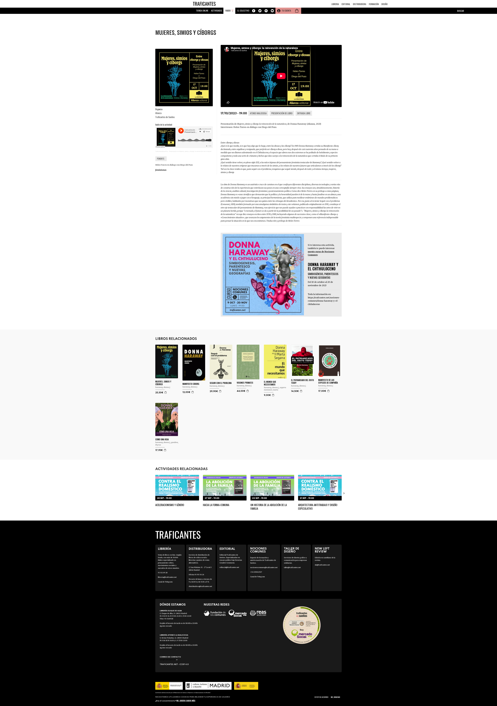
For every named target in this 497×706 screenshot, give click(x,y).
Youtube (272, 11)
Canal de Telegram (165, 582)
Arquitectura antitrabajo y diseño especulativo (317, 506)
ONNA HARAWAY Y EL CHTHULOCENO (323, 266)
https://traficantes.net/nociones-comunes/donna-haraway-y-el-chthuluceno (324, 300)
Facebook (254, 11)
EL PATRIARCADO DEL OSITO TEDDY (302, 381)
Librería (164, 548)
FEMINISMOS (160, 170)
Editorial (346, 4)
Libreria (335, 4)
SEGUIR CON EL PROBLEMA (221, 383)
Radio (228, 10)
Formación (374, 4)
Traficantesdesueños (161, 151)
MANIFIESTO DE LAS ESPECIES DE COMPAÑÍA (328, 381)
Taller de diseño (291, 550)
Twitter (260, 11)
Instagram (266, 11)
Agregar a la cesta (166, 392)
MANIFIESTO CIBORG (190, 384)
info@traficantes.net (168, 660)
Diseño (384, 4)
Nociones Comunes (258, 550)
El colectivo (243, 10)
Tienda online (202, 10)
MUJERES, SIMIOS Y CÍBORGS (163, 383)
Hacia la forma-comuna (216, 505)
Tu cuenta (286, 10)
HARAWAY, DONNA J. (162, 387)
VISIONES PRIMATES (245, 382)
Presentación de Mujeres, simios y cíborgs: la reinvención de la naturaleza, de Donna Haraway (197, 151)
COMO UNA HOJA (162, 439)
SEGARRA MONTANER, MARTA (275, 388)
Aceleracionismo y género (169, 505)
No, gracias (335, 697)
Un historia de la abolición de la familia (268, 506)
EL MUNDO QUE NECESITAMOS (270, 383)
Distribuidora (359, 4)
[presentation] (153, 493)
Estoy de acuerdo (321, 697)
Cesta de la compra (297, 11)
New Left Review (322, 550)
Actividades (216, 10)
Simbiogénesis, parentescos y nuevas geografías (323, 275)
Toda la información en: (319, 294)
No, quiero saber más (185, 700)
